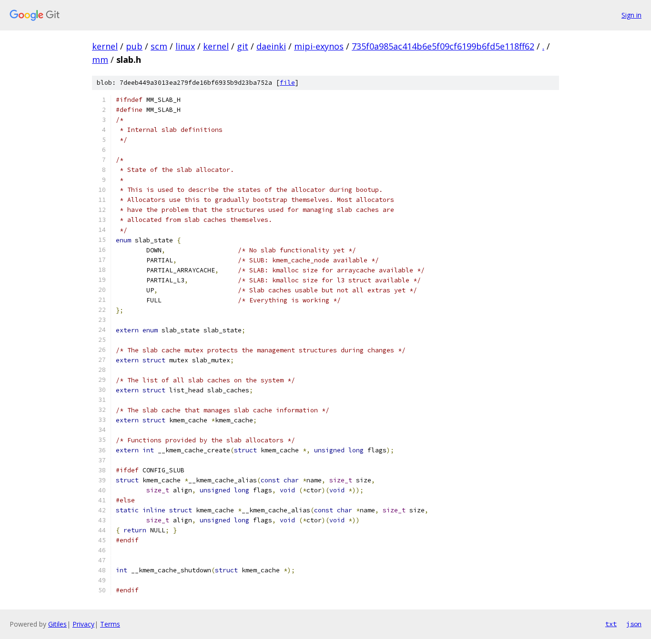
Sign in (631, 15)
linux (185, 46)
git (242, 46)
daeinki (271, 46)
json (633, 623)
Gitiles (57, 624)
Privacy (83, 624)
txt (611, 623)
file (287, 83)
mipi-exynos (319, 46)
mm (100, 59)
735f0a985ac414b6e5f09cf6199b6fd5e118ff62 (443, 46)
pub (134, 46)
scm (159, 46)
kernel (105, 46)
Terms (110, 624)
